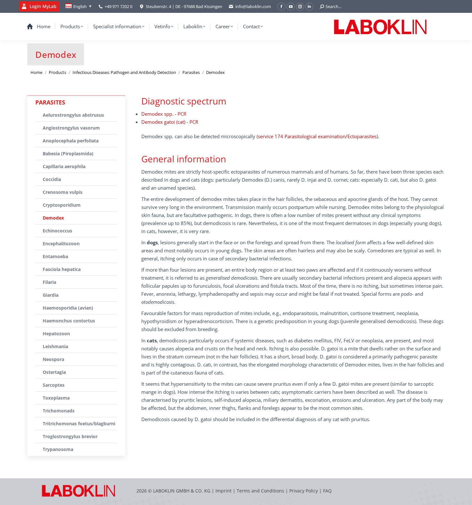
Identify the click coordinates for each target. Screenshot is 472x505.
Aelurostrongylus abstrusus (73, 115)
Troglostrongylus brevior (70, 436)
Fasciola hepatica (62, 269)
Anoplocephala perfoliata (71, 141)
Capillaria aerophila (64, 166)
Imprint (223, 491)
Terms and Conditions (261, 491)
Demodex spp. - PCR (163, 114)
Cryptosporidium (62, 205)
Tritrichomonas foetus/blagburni (79, 423)
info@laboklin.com (253, 6)
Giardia (50, 295)
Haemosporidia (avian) (68, 308)
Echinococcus (57, 231)
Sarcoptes (54, 385)
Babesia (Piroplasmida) (68, 153)
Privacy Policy (303, 491)
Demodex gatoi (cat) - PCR (169, 122)
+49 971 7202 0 (118, 6)
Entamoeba (55, 256)
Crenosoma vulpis (63, 192)
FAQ (327, 491)
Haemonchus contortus (69, 321)
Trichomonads (58, 411)
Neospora (53, 359)
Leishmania (55, 346)
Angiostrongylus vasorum (71, 128)
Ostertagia (54, 372)
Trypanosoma (58, 449)
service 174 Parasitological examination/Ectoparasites (317, 136)
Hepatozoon (56, 333)
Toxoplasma (56, 398)
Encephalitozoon (61, 243)
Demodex (53, 218)
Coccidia (52, 179)
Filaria (49, 282)
